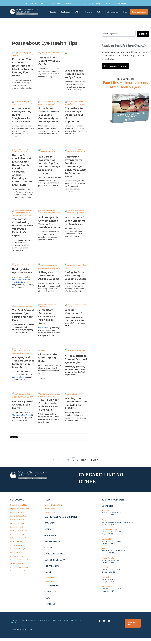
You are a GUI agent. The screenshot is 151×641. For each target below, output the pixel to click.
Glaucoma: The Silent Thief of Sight (47, 357)
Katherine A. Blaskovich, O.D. (20, 560)
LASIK (77, 12)
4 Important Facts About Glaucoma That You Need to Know (48, 317)
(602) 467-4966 (120, 3)
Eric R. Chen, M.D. (16, 527)
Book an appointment (115, 66)
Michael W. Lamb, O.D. (18, 545)
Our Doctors (65, 12)
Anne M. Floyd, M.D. (17, 523)
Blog (125, 12)
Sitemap (30, 629)
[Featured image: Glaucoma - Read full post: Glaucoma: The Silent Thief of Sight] (41, 349)
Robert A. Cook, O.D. (17, 534)
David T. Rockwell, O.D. (18, 531)
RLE (98, 12)
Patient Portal (46, 3)
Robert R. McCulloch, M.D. (19, 567)
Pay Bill (89, 3)
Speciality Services (111, 12)
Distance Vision (49, 509)
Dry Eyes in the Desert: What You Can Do (49, 61)
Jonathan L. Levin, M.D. (18, 505)
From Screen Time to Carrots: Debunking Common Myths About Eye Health (49, 115)
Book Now (30, 3)
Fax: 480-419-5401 (34, 620)
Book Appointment (139, 12)
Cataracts (88, 12)
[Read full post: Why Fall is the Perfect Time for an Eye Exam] (76, 57)
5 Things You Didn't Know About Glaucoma (48, 275)
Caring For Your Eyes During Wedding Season (75, 275)
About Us (52, 12)
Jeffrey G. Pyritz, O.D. (18, 556)
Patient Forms (49, 577)
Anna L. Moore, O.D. (17, 563)
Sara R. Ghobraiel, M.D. (18, 516)
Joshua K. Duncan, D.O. (18, 512)
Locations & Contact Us (69, 3)
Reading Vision (49, 512)
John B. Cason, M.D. (17, 520)
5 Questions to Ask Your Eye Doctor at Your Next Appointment (74, 115)
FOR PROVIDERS (103, 3)
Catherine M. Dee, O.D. (18, 538)
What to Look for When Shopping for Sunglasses (75, 220)
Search (143, 33)
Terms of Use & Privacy (18, 629)
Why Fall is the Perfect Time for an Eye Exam (75, 74)
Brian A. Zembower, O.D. (19, 549)
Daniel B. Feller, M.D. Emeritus (21, 571)
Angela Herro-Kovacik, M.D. (20, 509)
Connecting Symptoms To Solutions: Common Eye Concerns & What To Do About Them (75, 166)
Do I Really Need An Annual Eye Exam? (22, 404)
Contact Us (131, 623)
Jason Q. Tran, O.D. (17, 541)
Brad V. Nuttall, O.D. (17, 552)
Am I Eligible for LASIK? (53, 505)
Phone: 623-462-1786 (18, 620)
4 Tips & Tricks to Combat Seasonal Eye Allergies (76, 359)
